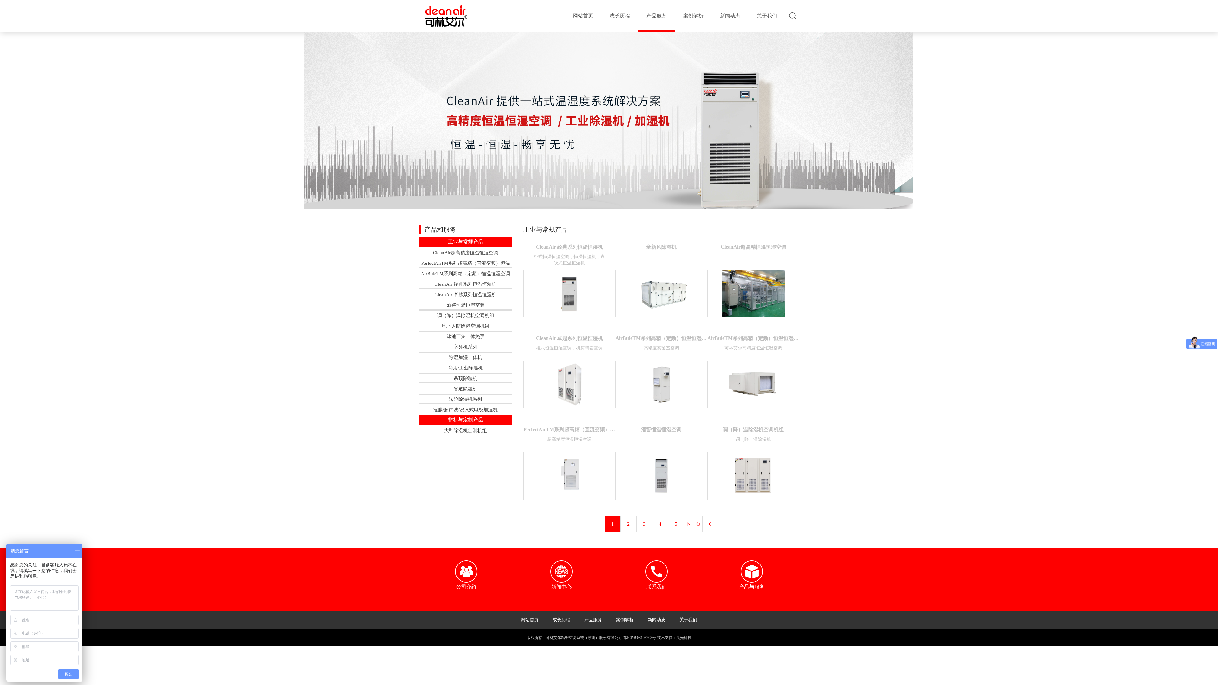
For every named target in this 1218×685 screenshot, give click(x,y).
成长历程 (620, 15)
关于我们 (767, 15)
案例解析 (693, 15)
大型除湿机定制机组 (465, 430)
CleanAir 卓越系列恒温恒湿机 (465, 294)
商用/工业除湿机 (465, 367)
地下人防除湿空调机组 (465, 326)
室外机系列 (465, 346)
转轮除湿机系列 (465, 399)
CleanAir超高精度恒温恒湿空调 (465, 252)
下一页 (693, 524)
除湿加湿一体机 (465, 357)
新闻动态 (730, 15)
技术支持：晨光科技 (674, 638)
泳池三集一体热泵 (466, 336)
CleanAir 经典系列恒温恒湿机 (465, 284)
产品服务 (656, 15)
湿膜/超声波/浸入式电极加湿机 (465, 409)
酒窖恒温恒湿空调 (466, 305)
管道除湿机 (465, 388)
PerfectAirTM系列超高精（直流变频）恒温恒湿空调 (465, 264)
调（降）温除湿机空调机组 (465, 315)
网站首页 (583, 15)
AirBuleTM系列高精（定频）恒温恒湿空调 (465, 273)
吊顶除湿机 (465, 378)
